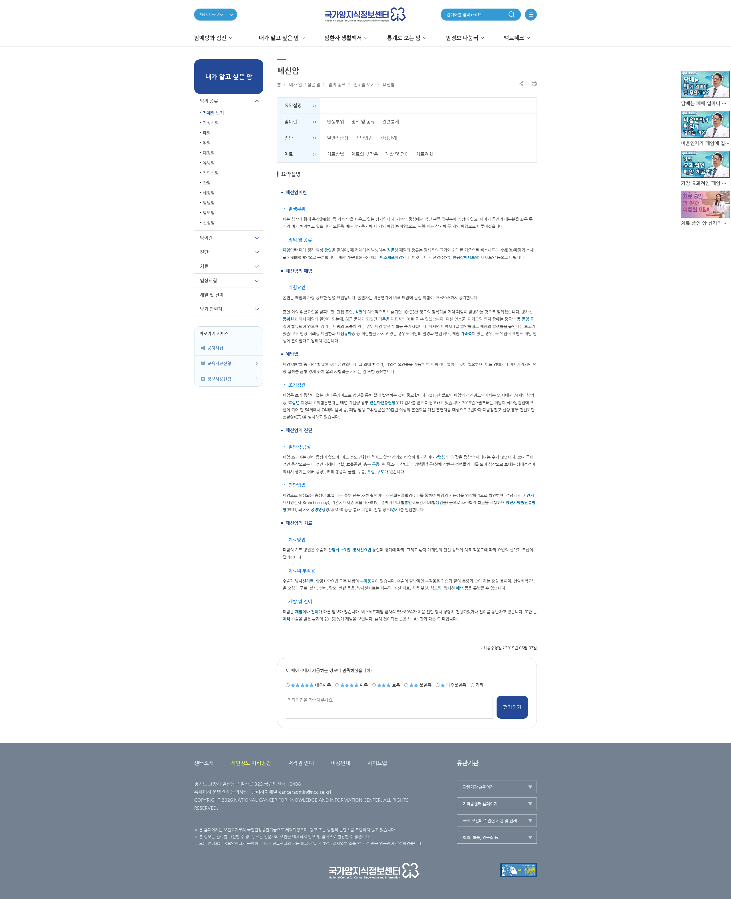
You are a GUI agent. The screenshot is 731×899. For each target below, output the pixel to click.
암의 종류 (337, 84)
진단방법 (364, 138)
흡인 (408, 502)
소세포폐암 (392, 257)
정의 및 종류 (363, 121)
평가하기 (512, 707)
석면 (358, 312)
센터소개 (204, 763)
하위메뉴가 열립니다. (256, 238)
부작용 (365, 581)
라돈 (382, 319)
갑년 (296, 402)
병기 (395, 509)
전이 (314, 611)
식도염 (435, 588)
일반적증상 (337, 138)
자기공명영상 (314, 509)
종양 (328, 250)
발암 (525, 319)
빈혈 (342, 588)
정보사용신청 (219, 378)
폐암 (286, 250)
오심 (371, 471)
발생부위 (335, 121)
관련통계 (390, 121)
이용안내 (340, 763)
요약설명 (293, 105)
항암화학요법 (339, 550)
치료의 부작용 (364, 154)
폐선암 (389, 84)
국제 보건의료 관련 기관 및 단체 (490, 820)
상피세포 (467, 257)
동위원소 (290, 319)
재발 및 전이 (397, 154)
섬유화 (346, 333)
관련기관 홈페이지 (478, 787)
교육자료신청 (219, 363)
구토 (380, 471)
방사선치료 (304, 581)
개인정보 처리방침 (251, 763)
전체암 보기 (364, 84)
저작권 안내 (301, 763)
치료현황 (424, 154)
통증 (375, 464)
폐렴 (459, 588)
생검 (439, 502)
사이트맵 (377, 763)
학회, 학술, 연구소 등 (480, 837)
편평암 (466, 257)
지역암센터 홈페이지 (480, 803)
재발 (298, 611)
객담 (439, 457)
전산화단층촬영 (382, 402)
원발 (390, 250)
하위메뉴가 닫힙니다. (256, 101)
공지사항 (215, 348)
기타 (479, 684)
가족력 (466, 333)
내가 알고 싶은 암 (304, 84)
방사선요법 (362, 550)
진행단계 (388, 138)
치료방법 (335, 154)
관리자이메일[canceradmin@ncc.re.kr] (291, 792)
